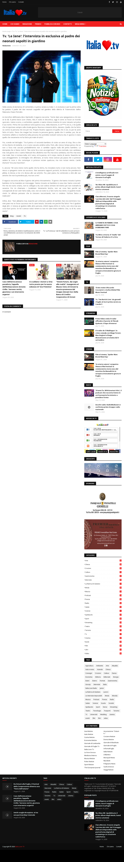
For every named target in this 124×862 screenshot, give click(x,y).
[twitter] (113, 2)
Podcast (103, 595)
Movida (114, 696)
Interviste (103, 580)
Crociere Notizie (109, 736)
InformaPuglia (109, 748)
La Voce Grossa (90, 752)
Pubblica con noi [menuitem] (52, 24)
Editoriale (107, 677)
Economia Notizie (90, 740)
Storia (105, 707)
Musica (103, 592)
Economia (88, 677)
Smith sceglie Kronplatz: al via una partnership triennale (26, 813)
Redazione (7, 46)
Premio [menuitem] (38, 24)
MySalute (107, 761)
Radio (103, 603)
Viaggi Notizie (108, 770)
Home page (6, 31)
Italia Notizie (108, 751)
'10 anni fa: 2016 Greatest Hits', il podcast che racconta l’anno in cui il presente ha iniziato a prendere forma (108, 394)
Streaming (103, 622)
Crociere (103, 568)
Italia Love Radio (91, 688)
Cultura (103, 572)
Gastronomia (103, 576)
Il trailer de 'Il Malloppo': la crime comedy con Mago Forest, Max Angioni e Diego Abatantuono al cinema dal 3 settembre (108, 335)
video (103, 653)
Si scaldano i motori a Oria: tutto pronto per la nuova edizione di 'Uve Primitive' (41, 284)
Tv (13, 31)
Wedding (103, 714)
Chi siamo (12, 2)
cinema (103, 638)
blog (11, 216)
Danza (114, 673)
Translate (102, 146)
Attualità (115, 666)
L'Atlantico (107, 754)
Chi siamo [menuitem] (14, 24)
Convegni (88, 673)
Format (102, 681)
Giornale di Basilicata (111, 742)
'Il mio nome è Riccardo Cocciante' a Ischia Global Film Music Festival (107, 289)
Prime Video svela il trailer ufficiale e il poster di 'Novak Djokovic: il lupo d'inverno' (106, 321)
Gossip (88, 684)
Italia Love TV (19, 847)
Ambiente (99, 666)
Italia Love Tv (89, 749)
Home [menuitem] (4, 24)
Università (93, 714)
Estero (94, 681)
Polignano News (109, 764)
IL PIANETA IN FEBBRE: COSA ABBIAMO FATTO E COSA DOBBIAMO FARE (106, 225)
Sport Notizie (89, 764)
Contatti (21, 2)
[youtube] (121, 2)
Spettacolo (103, 615)
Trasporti (107, 711)
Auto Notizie (88, 734)
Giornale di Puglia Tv (91, 746)
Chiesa (103, 564)
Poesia (103, 599)
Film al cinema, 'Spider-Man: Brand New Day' (106, 253)
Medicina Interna (90, 755)
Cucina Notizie (89, 737)
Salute (103, 607)
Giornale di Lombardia (92, 743)
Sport (103, 619)
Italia (105, 684)
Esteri (87, 681)
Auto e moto (89, 669)
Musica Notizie (89, 758)
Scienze (103, 611)
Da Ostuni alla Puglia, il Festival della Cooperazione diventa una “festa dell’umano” (27, 786)
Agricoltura (89, 666)
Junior (102, 688)
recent (18, 216)
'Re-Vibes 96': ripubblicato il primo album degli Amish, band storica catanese (108, 187)
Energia (115, 677)
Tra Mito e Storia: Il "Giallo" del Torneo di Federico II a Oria (108, 236)
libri (103, 650)
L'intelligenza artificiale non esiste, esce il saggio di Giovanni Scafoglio (106, 175)
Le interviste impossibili (93, 696)
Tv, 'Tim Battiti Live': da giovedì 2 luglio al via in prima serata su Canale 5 (108, 301)
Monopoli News (109, 758)
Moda (103, 588)
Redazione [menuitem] (27, 24)
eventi (103, 642)
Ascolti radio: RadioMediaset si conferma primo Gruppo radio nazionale (108, 407)
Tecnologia (97, 711)
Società (111, 703)
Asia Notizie (88, 731)
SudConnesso (109, 767)
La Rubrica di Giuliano (103, 584)
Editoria (98, 677)
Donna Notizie (109, 739)
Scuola (103, 703)
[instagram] (117, 2)
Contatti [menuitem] (67, 24)
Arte (103, 561)
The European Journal (92, 767)
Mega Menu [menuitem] (80, 24)
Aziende (100, 669)
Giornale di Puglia (110, 745)
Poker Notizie (89, 761)
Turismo (103, 630)
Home (4, 2)
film (103, 646)
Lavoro (105, 692)
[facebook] (109, 2)
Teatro (103, 626)
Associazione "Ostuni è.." (111, 732)
